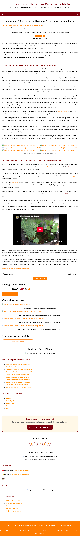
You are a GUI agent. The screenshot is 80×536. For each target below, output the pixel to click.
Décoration (65, 32)
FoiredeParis (14, 32)
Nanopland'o (51, 167)
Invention (22, 32)
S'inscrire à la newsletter (10, 294)
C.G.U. (58, 530)
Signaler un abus (49, 530)
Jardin (54, 32)
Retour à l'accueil (40, 278)
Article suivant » (73, 274)
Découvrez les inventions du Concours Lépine (15, 268)
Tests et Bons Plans (13, 530)
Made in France (47, 32)
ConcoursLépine (30, 32)
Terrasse (59, 32)
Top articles (35, 530)
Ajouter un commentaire (18, 341)
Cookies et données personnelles (69, 530)
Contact (42, 530)
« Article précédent (7, 274)
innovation (39, 32)
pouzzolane (15, 182)
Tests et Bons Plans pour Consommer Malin (40, 4)
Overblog (69, 525)
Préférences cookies (40, 533)
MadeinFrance (37, 25)
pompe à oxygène (71, 176)
